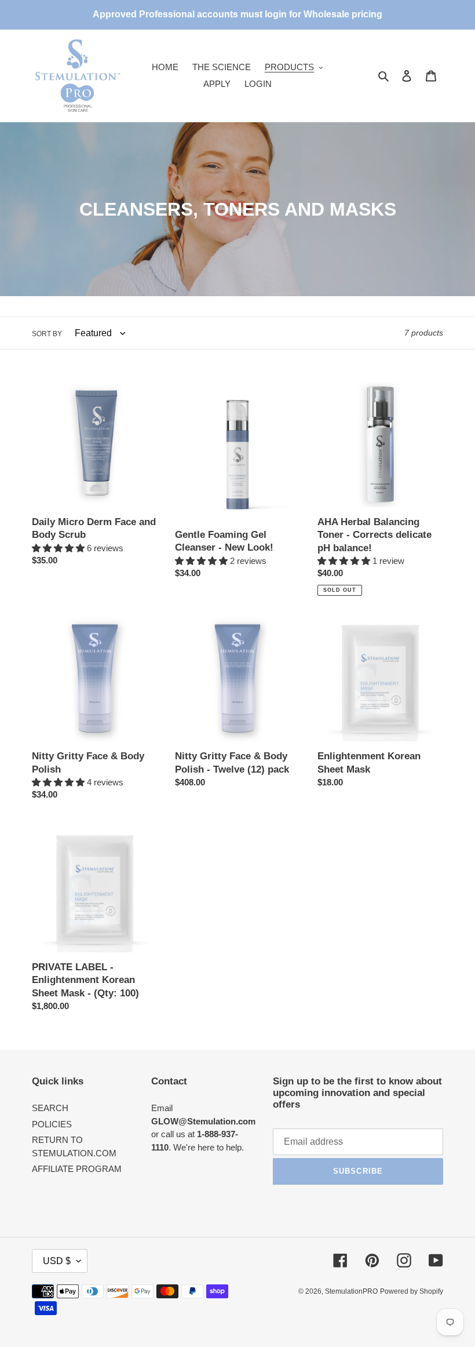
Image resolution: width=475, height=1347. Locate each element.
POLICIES (52, 1124)
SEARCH (50, 1108)
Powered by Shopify (411, 1291)
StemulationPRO (351, 1291)
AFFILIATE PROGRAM (77, 1169)
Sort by (47, 334)
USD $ (57, 1261)
